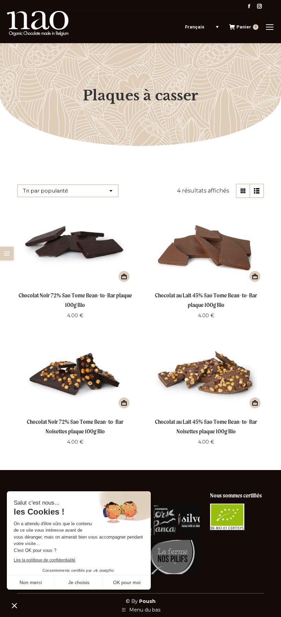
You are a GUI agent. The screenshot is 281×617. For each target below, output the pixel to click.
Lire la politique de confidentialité (44, 560)
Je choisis (78, 582)
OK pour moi (126, 582)
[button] (14, 605)
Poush (147, 601)
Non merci (31, 582)
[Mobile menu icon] (269, 27)
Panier (246, 26)
